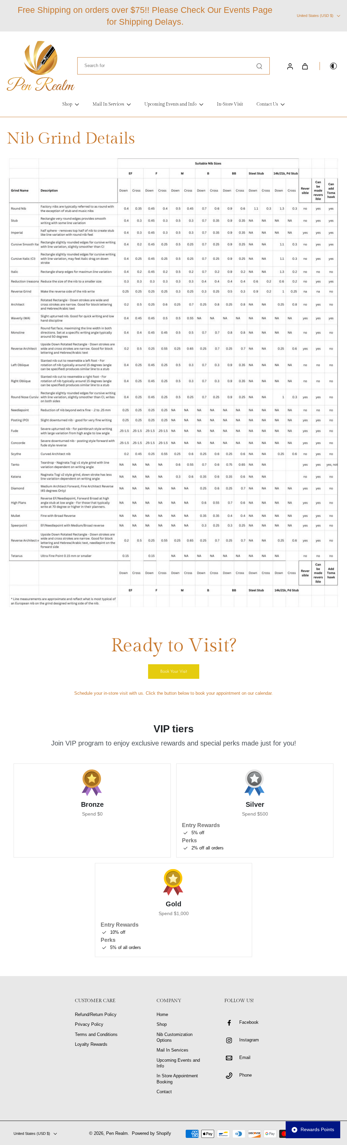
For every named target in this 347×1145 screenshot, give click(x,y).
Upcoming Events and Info (178, 1063)
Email (244, 1057)
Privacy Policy (89, 1024)
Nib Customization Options (174, 1037)
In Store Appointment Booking (177, 1079)
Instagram (249, 1040)
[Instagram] (231, 1040)
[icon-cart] (304, 66)
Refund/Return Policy (96, 1014)
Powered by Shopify (151, 1133)
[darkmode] (329, 66)
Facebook (249, 1022)
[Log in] (289, 66)
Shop (162, 1024)
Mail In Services (172, 1050)
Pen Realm (117, 1133)
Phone (245, 1075)
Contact (164, 1091)
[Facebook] (231, 1022)
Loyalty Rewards (91, 1044)
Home (162, 1014)
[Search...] (259, 66)
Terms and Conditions (96, 1034)
